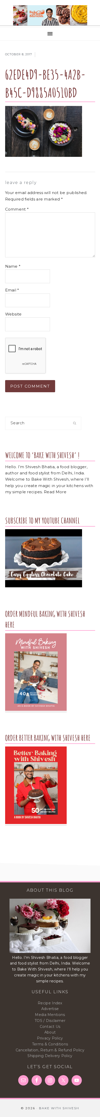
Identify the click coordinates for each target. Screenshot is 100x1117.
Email (12, 290)
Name (13, 266)
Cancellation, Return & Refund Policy (50, 1050)
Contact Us (50, 1026)
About (50, 1032)
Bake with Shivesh (50, 15)
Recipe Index (50, 1003)
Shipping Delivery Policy (49, 1055)
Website (13, 314)
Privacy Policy (50, 1038)
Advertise (50, 1008)
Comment (17, 209)
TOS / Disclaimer (50, 1020)
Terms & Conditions (50, 1044)
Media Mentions (50, 1014)
